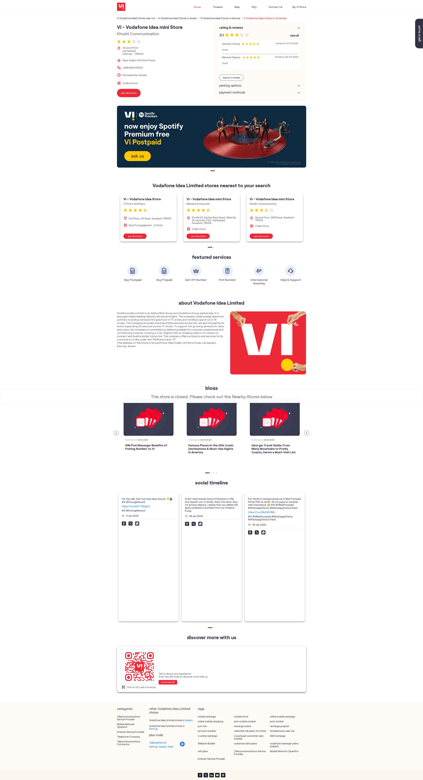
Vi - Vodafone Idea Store (142, 199)
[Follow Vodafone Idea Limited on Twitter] (205, 775)
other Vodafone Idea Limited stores (169, 710)
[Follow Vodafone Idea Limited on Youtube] (217, 775)
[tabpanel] (211, 137)
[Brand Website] (223, 775)
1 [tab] (208, 171)
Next (306, 433)
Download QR (168, 682)
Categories (125, 709)
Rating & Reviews (231, 27)
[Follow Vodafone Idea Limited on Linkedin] (211, 775)
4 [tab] (217, 473)
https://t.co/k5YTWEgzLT (136, 506)
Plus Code (156, 735)
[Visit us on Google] (199, 775)
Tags (201, 709)
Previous (116, 433)
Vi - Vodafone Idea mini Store (209, 199)
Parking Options (230, 85)
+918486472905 (133, 67)
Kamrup (153, 728)
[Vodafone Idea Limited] (121, 7)
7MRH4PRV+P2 (158, 742)
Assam (189, 720)
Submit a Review (231, 77)
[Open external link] (419, 47)
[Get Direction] (182, 745)
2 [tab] (214, 171)
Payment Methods (232, 92)
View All (294, 35)
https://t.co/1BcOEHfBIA (261, 512)
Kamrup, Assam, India (161, 746)
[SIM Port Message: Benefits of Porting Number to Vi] (148, 417)
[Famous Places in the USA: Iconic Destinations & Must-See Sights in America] (212, 417)
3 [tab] (214, 473)
